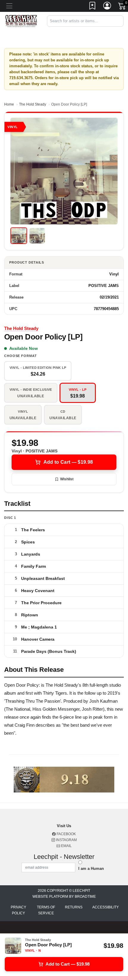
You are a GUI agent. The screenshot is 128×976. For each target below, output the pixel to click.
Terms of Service (46, 910)
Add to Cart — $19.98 (68, 462)
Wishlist (67, 479)
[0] (122, 7)
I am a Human (91, 868)
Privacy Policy (18, 910)
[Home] (21, 21)
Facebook (66, 834)
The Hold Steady (32, 104)
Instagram (66, 840)
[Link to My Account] (107, 6)
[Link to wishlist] (92, 6)
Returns (73, 907)
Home (9, 104)
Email (66, 846)
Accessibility (105, 907)
